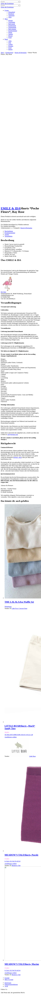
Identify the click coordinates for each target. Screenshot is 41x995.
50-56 (6, 735)
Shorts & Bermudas (21, 52)
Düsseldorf (11, 12)
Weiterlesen (8, 606)
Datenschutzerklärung (11, 984)
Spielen (10, 34)
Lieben (10, 44)
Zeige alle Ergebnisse (7, 3)
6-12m (6, 861)
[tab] (22, 231)
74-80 (13, 735)
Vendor (7, 234)
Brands (10, 20)
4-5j (14, 861)
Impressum (8, 983)
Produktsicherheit (10, 233)
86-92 (17, 735)
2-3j (12, 861)
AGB (6, 986)
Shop (6, 19)
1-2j (9, 861)
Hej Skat (3, 292)
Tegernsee (11, 15)
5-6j (19, 861)
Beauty (10, 36)
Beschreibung (9, 231)
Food (10, 37)
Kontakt (7, 978)
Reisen (10, 49)
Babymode (11, 24)
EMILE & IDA (10, 208)
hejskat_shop (17, 457)
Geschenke (11, 22)
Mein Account (9, 979)
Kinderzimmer (12, 31)
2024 (9, 17)
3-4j (17, 861)
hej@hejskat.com (13, 434)
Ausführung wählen (11, 737)
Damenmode (12, 27)
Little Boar (32, 756)
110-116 (25, 735)
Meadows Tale (16, 865)
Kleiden (10, 46)
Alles (10, 41)
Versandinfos (8, 236)
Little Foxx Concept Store (19, 608)
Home (10, 32)
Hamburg (11, 14)
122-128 (30, 735)
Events (7, 10)
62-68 (10, 735)
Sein (9, 42)
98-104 (21, 735)
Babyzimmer (12, 29)
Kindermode (12, 25)
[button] (15, 224)
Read (6, 39)
